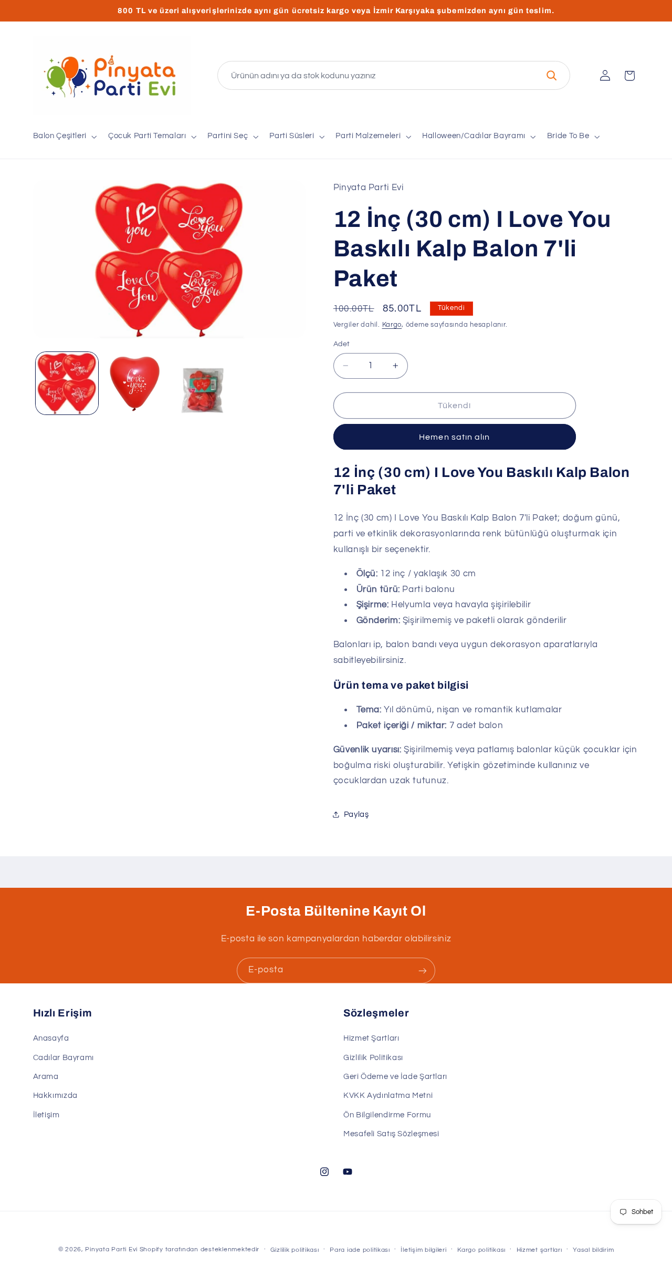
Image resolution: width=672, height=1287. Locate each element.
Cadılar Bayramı (63, 1058)
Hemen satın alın (454, 436)
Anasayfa (51, 1039)
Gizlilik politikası (294, 1250)
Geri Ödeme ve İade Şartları (395, 1077)
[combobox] (394, 75)
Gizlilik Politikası (373, 1058)
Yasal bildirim (593, 1250)
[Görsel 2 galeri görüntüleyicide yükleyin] (134, 383)
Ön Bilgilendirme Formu (387, 1115)
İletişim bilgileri (423, 1250)
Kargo (392, 324)
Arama (46, 1077)
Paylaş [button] (356, 814)
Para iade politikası (360, 1250)
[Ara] (551, 75)
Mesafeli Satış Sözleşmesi (391, 1134)
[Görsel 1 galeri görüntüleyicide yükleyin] (67, 383)
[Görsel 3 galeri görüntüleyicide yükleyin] (203, 383)
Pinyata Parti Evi (111, 1249)
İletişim (46, 1115)
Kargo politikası (481, 1250)
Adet (341, 344)
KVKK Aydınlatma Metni (388, 1096)
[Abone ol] (423, 970)
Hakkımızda (55, 1096)
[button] (63, 136)
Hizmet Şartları (371, 1039)
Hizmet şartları (539, 1250)
